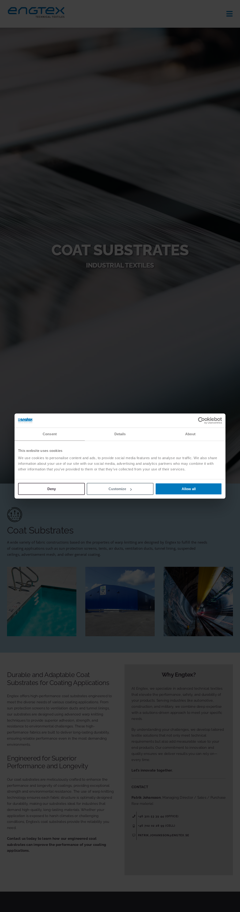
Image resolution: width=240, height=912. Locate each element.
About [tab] (190, 434)
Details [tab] (120, 434)
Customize (117, 489)
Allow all (189, 489)
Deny (51, 489)
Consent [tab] (50, 434)
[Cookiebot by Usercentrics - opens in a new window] (201, 420)
